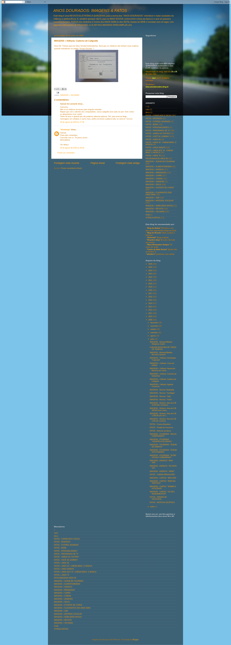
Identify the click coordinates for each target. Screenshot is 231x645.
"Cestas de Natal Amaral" (157, 249)
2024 (150, 270)
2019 (150, 287)
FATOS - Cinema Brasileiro (160, 424)
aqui (154, 78)
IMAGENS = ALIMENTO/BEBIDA (159, 167)
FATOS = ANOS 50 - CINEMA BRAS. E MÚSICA (73, 566)
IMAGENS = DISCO (153, 185)
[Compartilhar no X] (60, 89)
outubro (153, 329)
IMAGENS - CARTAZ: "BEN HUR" (163, 478)
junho (152, 507)
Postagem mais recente (66, 163)
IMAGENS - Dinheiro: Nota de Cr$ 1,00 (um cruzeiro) (163, 420)
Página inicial (98, 163)
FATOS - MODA (152, 124)
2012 (150, 310)
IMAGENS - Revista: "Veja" (160, 396)
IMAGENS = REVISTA (154, 209)
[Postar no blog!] (58, 89)
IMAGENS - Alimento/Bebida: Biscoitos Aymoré (161, 354)
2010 (150, 316)
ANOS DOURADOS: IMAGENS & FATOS (90, 10)
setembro (154, 333)
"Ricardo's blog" (154, 240)
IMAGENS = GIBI (152, 198)
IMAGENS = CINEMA (154, 179)
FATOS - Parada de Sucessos (161, 427)
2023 (150, 274)
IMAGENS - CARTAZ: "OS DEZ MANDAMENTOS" (162, 493)
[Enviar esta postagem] (57, 92)
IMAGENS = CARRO (154, 176)
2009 (150, 320)
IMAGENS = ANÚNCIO (155, 170)
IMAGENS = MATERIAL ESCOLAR (159, 201)
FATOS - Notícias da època (160, 431)
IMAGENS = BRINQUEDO (156, 173)
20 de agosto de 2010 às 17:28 (72, 122)
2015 (150, 300)
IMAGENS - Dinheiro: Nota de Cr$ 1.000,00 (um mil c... (163, 415)
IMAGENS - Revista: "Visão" (161, 400)
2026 (150, 264)
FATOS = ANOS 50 (153, 140)
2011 (150, 313)
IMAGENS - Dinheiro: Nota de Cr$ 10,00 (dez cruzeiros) (163, 404)
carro (147, 109)
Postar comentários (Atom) (71, 168)
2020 (150, 284)
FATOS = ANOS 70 (153, 156)
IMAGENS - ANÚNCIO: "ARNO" (162, 471)
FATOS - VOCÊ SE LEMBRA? (157, 136)
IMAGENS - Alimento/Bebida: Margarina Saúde (161, 343)
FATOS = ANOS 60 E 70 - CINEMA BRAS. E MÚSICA (159, 152)
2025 (150, 267)
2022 (150, 277)
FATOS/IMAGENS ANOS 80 (157, 159)
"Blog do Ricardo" (154, 233)
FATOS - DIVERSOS (154, 118)
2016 (150, 297)
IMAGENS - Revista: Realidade (162, 390)
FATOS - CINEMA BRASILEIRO (162, 475)
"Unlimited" (151, 238)
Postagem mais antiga (128, 163)
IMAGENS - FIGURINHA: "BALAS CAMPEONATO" (163, 435)
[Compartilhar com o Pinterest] (65, 89)
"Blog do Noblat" (153, 228)
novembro (154, 326)
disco (148, 112)
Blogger (135, 640)
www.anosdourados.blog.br (157, 87)
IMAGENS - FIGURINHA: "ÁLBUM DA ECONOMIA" (163, 451)
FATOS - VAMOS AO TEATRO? (158, 133)
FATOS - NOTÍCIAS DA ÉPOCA (162, 502)
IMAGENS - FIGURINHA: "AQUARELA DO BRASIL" (161, 440)
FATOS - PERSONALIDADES (157, 127)
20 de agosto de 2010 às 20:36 (72, 148)
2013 (150, 307)
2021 (150, 280)
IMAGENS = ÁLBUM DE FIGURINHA (160, 161)
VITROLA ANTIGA (153, 218)
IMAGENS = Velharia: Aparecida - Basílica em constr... (163, 370)
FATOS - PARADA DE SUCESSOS (158, 498)
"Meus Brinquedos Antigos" (158, 245)
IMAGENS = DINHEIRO (155, 182)
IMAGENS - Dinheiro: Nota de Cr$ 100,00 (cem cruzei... (163, 409)
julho (152, 339)
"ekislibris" (150, 254)
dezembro (154, 323)
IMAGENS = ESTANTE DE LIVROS (160, 188)
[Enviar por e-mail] (55, 89)
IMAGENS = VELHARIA (69, 95)
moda (148, 215)
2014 (150, 303)
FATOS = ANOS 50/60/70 (155, 148)
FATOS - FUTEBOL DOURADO (158, 122)
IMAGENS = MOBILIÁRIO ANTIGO (159, 206)
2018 (150, 290)
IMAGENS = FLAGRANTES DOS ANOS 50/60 (72, 608)
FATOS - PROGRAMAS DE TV (158, 131)
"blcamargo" (65, 130)
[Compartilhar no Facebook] (63, 89)
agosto (153, 336)
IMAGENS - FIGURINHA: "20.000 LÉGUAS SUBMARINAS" (163, 456)
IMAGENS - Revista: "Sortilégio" (162, 393)
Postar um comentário (66, 153)
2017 (150, 293)
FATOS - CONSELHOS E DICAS (158, 116)
